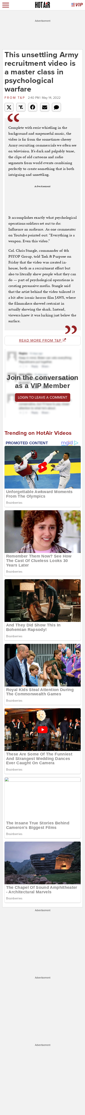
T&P (16, 98)
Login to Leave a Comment (42, 397)
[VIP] (77, 5)
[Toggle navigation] (5, 5)
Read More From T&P (40, 340)
